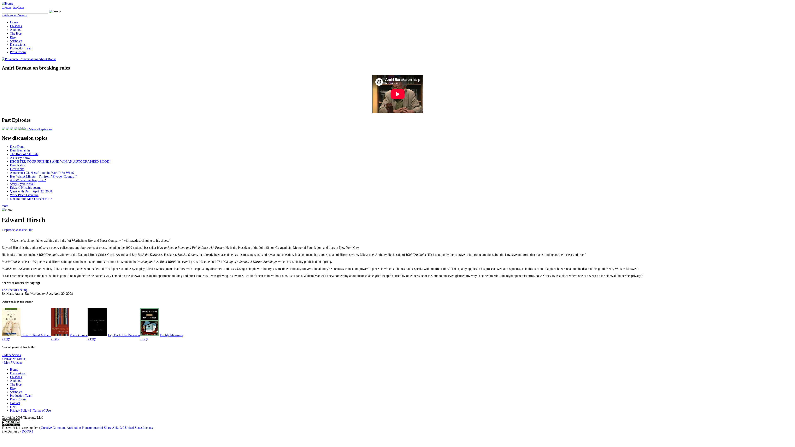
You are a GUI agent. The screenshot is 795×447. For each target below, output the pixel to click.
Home (14, 22)
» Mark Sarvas (11, 355)
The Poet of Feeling (15, 290)
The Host (16, 33)
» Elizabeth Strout (13, 358)
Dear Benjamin (20, 150)
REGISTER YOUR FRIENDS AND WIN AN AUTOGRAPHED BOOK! (60, 161)
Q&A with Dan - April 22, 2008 (31, 191)
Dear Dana (17, 146)
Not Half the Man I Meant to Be (31, 199)
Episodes (16, 26)
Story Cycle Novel (22, 184)
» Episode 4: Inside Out (17, 230)
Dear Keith (17, 169)
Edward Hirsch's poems (25, 187)
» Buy (6, 339)
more (5, 206)
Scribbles (16, 41)
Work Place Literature (24, 195)
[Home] (7, 3)
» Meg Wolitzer (12, 362)
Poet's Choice (79, 335)
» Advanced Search (14, 15)
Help (13, 407)
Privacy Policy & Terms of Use (30, 410)
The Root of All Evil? (24, 154)
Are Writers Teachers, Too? (28, 180)
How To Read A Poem (36, 335)
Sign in (6, 7)
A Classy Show (20, 158)
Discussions (17, 44)
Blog (13, 37)
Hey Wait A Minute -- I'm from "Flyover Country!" (43, 176)
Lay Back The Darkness (124, 335)
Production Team (21, 48)
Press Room (18, 52)
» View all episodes (39, 129)
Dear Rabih (17, 165)
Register (18, 7)
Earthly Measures (171, 335)
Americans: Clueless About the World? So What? (42, 172)
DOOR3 (27, 431)
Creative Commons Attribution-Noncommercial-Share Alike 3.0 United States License (97, 427)
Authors (15, 29)
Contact (15, 403)
